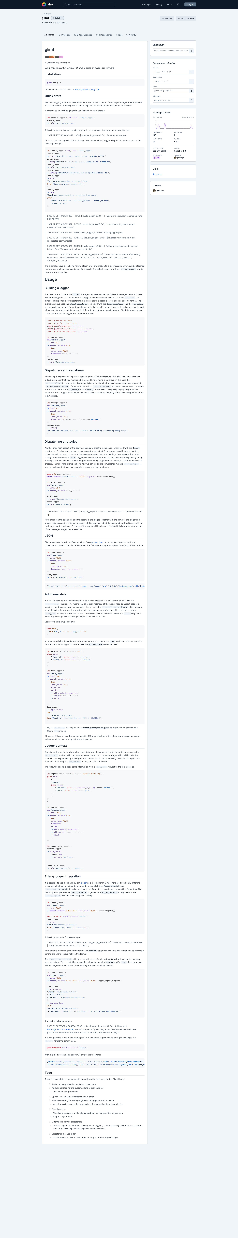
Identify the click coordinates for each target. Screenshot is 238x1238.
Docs (169, 4)
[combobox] (89, 4)
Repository (157, 174)
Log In (190, 4)
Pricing (159, 4)
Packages (146, 4)
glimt (45, 18)
